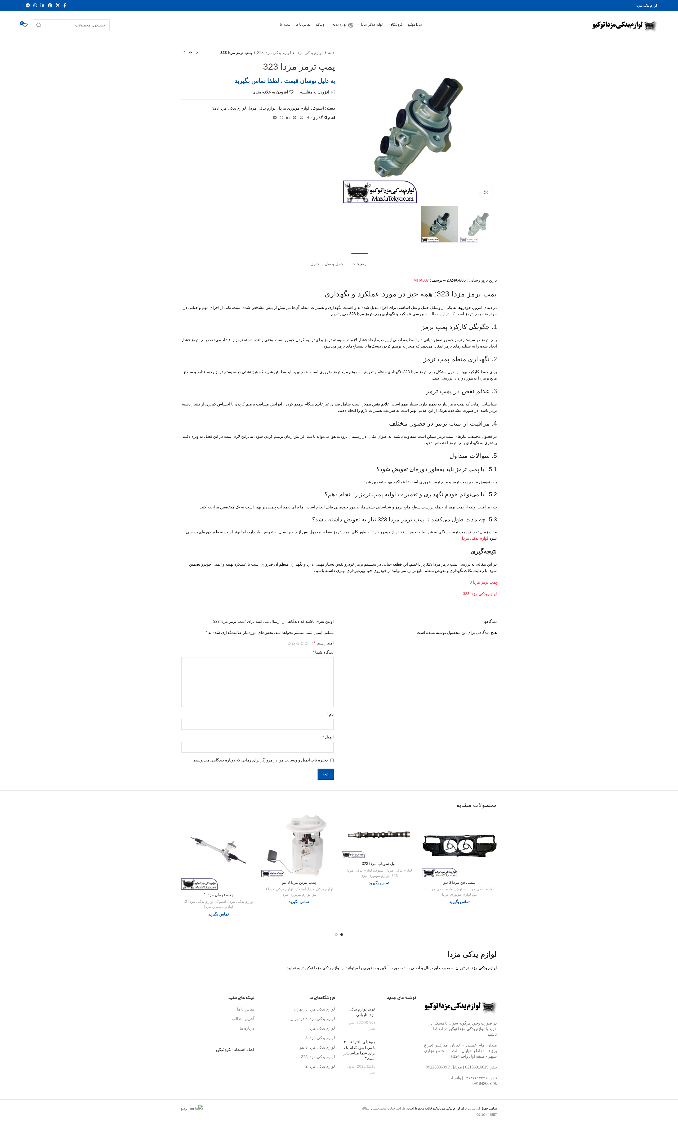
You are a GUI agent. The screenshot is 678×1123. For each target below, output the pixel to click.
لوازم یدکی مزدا (309, 52)
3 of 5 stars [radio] (298, 643)
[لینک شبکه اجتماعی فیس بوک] (65, 5)
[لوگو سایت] (624, 24)
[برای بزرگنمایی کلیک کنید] (486, 192)
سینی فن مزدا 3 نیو (459, 882)
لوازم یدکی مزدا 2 (199, 901)
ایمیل (328, 737)
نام (330, 714)
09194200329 (484, 1083)
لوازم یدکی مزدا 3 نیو (317, 1047)
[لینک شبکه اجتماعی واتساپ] (35, 5)
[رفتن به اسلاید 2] (336, 934)
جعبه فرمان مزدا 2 (218, 894)
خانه (331, 52)
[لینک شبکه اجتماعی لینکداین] (42, 5)
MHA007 (421, 280)
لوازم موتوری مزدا (294, 108)
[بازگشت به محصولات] (191, 52)
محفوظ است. (436, 1108)
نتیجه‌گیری (483, 551)
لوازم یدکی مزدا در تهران (314, 1009)
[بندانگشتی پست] (398, 1018)
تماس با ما (245, 1009)
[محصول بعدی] (184, 52)
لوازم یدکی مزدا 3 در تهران (313, 1018)
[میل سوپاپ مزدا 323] (379, 836)
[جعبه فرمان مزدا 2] (218, 852)
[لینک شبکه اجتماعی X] (57, 5)
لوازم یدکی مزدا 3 (320, 1037)
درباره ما (247, 1028)
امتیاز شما (324, 643)
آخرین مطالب (243, 1018)
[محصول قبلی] (197, 52)
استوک (318, 108)
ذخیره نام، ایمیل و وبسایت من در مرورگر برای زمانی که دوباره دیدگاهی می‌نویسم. (260, 760)
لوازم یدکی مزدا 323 (274, 52)
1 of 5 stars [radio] (306, 643)
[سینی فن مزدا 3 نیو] (459, 846)
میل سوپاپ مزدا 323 (379, 863)
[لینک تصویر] (460, 1006)
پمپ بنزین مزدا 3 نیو (299, 882)
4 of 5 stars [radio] (293, 643)
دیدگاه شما (323, 652)
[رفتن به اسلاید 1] (341, 934)
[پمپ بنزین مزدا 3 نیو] (298, 846)
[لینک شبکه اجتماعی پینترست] (50, 5)
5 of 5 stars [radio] (289, 643)
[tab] (359, 261)
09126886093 (437, 1067)
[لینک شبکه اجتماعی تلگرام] (28, 5)
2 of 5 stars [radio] (302, 643)
